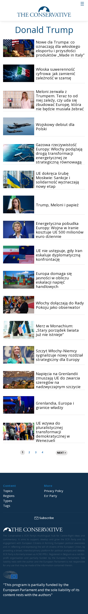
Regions (9, 496)
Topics (7, 491)
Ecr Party (50, 496)
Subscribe (46, 518)
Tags (6, 506)
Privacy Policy (53, 491)
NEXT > (61, 452)
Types (7, 501)
